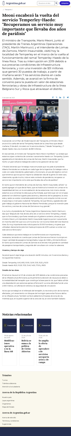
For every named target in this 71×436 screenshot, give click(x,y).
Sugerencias (6, 424)
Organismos (6, 404)
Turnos (4, 380)
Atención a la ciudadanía (11, 387)
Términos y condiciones (10, 421)
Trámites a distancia (9, 383)
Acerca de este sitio (9, 418)
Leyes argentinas (8, 400)
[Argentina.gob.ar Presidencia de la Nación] (13, 3)
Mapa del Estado (8, 407)
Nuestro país (6, 397)
